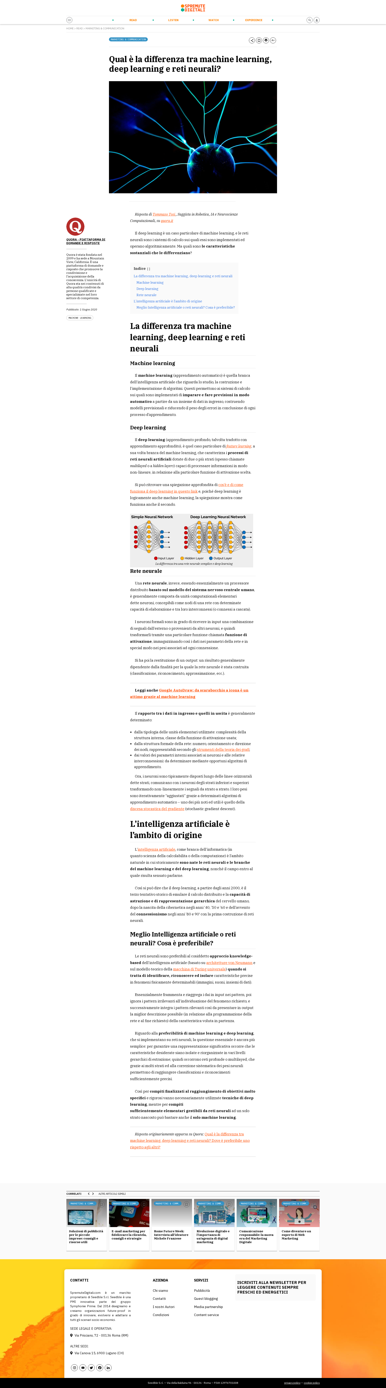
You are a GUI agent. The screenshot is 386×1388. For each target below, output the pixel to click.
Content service (206, 1314)
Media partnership (208, 1306)
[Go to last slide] (88, 1193)
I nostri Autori (164, 1306)
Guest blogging (206, 1298)
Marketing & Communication (105, 28)
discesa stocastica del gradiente (157, 809)
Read (133, 20)
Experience (253, 20)
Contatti (159, 1298)
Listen (173, 20)
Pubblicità (202, 1290)
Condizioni (161, 1314)
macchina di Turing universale (199, 969)
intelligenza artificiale (156, 849)
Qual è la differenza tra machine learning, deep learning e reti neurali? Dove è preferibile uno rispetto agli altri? (190, 1141)
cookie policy (312, 1383)
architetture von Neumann (229, 962)
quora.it (167, 220)
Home (70, 28)
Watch (213, 20)
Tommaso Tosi (164, 214)
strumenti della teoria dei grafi (223, 749)
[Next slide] (92, 1193)
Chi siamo (160, 1290)
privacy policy (292, 1383)
